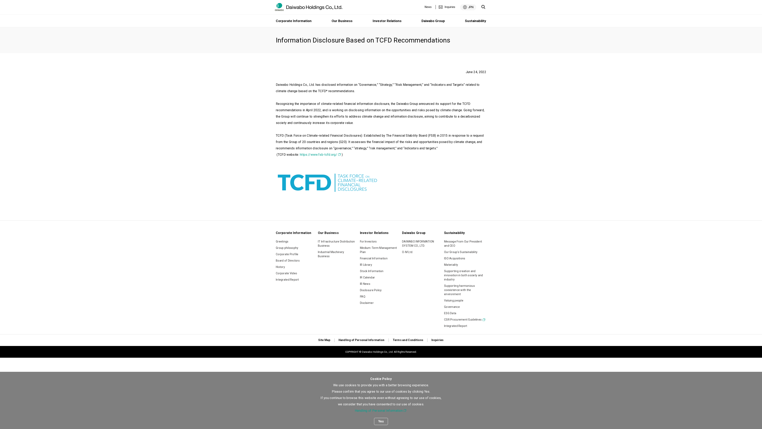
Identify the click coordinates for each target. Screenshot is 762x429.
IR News (365, 283)
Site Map (324, 340)
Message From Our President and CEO (463, 243)
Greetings (282, 241)
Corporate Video (286, 273)
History (280, 267)
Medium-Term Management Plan (378, 250)
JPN (470, 7)
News (428, 7)
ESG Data (450, 313)
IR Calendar (367, 277)
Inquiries (450, 7)
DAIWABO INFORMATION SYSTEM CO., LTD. (418, 243)
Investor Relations (387, 21)
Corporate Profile (287, 254)
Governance (452, 306)
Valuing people (453, 300)
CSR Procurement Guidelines (463, 319)
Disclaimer (367, 302)
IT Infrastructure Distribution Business (336, 243)
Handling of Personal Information (379, 411)
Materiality (451, 264)
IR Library (366, 264)
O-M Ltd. (407, 252)
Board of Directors (288, 260)
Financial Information (374, 258)
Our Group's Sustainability (460, 252)
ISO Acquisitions (454, 258)
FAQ (362, 296)
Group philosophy (287, 247)
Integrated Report (287, 279)
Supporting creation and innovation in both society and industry (463, 275)
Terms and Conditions (408, 340)
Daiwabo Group (433, 21)
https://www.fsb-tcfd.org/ (318, 155)
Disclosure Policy (371, 290)
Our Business (342, 21)
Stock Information (372, 271)
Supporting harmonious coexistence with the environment (459, 290)
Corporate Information (294, 21)
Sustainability (475, 21)
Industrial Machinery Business (331, 254)
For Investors (368, 241)
